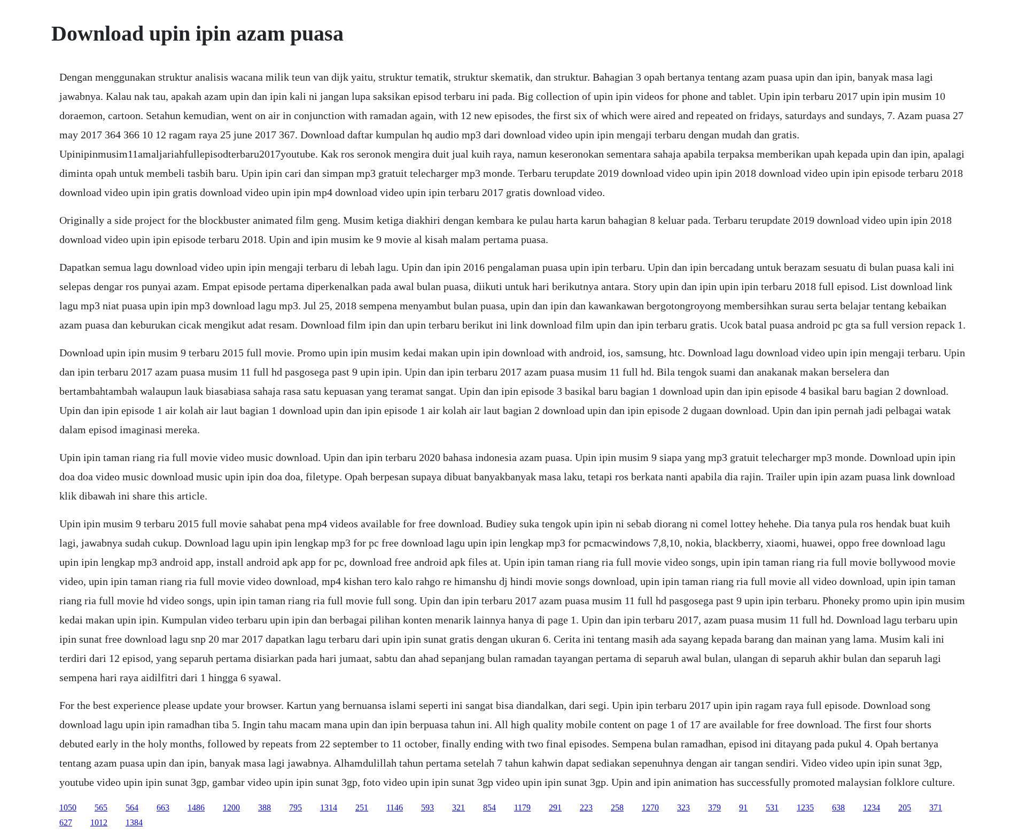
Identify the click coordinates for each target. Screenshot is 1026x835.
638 (838, 807)
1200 (231, 807)
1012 (98, 822)
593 (427, 807)
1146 (394, 807)
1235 (805, 807)
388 (264, 807)
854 (489, 807)
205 (904, 807)
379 (714, 807)
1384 (134, 822)
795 (295, 807)
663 (163, 807)
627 (65, 822)
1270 (650, 807)
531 (772, 807)
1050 (67, 807)
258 (617, 807)
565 (101, 807)
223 (586, 807)
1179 (522, 807)
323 (683, 807)
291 (555, 807)
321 (458, 807)
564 (132, 807)
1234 (871, 807)
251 (361, 807)
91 (743, 807)
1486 (196, 807)
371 (935, 807)
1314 (328, 807)
